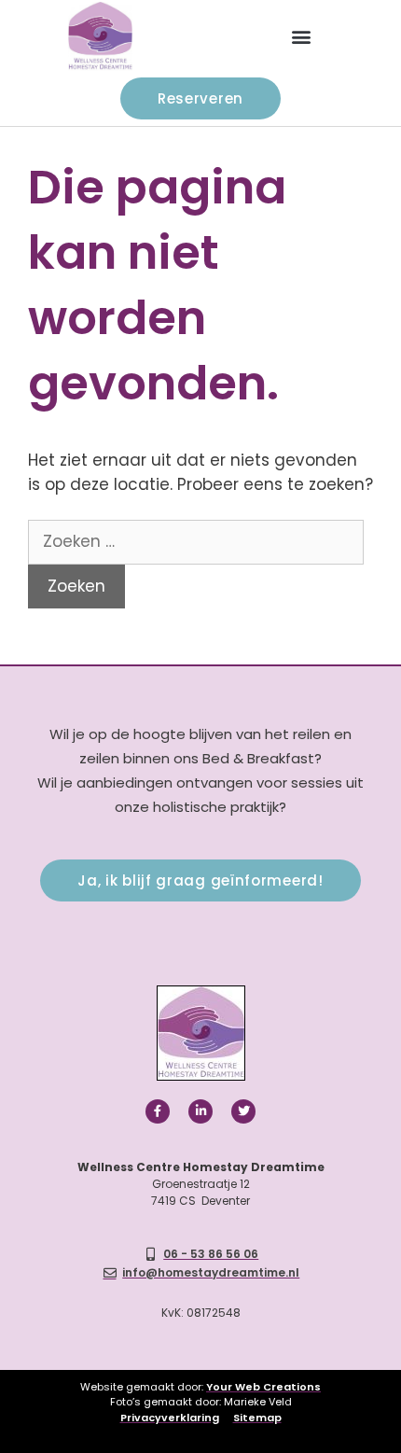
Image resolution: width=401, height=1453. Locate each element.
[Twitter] (243, 1111)
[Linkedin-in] (200, 1111)
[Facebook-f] (157, 1111)
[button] (300, 36)
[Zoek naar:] (196, 541)
